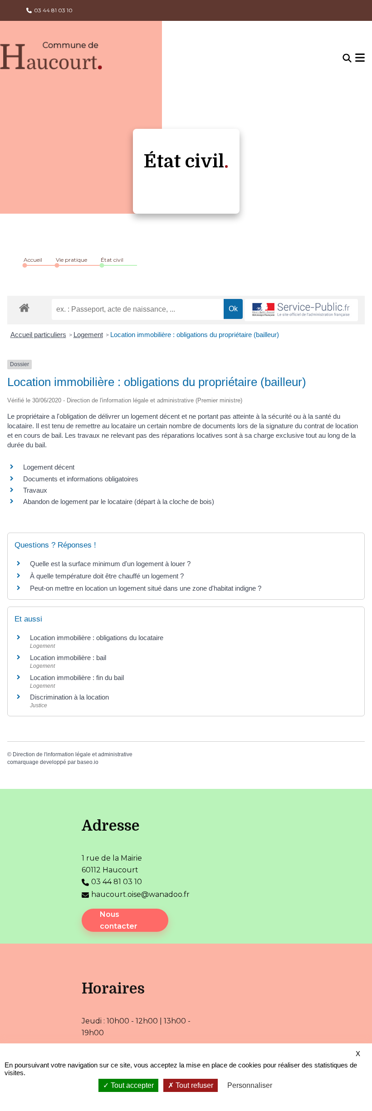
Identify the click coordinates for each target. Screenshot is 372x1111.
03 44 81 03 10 (53, 10)
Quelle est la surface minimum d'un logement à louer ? (110, 564)
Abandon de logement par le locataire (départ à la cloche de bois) (118, 501)
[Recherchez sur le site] (347, 58)
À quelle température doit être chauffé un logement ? (107, 576)
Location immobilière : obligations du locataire (96, 637)
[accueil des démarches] (24, 306)
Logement (88, 334)
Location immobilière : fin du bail (77, 677)
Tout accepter (131, 1085)
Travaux (35, 490)
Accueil (33, 259)
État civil (112, 259)
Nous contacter (118, 920)
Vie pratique (71, 259)
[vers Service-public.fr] (301, 310)
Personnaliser (249, 1085)
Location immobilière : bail (68, 657)
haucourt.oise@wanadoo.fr (140, 894)
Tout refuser (193, 1085)
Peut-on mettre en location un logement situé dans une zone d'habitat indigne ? (145, 588)
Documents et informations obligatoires (80, 479)
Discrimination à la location (69, 697)
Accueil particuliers (38, 334)
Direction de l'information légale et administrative (72, 754)
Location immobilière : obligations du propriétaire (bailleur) (194, 334)
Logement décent (48, 467)
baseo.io (87, 762)
